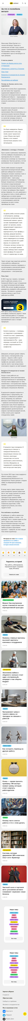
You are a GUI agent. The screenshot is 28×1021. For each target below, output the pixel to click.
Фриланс (14, 928)
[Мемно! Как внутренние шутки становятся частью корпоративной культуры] (14, 589)
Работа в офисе (13, 919)
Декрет (14, 915)
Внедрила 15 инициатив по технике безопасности (13, 76)
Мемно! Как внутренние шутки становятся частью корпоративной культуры (13, 605)
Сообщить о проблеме (10, 1001)
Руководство (14, 922)
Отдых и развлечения (8, 600)
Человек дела (11, 14)
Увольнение (14, 926)
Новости (5, 634)
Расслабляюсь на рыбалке (9, 80)
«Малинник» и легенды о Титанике (12, 69)
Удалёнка (14, 917)
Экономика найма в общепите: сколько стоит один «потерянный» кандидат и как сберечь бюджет (12, 677)
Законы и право (7, 745)
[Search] (25, 3)
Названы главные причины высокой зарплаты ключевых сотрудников (13, 640)
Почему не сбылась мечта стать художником (11, 64)
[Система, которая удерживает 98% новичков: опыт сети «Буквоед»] (14, 839)
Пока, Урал (4, 72)
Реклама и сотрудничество (11, 1004)
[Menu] (3, 3)
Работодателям (6, 669)
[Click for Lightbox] (14, 427)
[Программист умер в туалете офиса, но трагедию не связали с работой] (14, 698)
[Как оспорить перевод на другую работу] (14, 735)
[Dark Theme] (22, 3)
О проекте (6, 995)
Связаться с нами (14, 574)
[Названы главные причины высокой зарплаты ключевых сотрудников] (14, 624)
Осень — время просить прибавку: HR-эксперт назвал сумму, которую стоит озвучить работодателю (12, 785)
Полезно (5, 817)
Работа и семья (14, 933)
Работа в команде (14, 924)
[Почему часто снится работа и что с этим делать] (14, 807)
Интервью (19, 14)
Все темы (14, 938)
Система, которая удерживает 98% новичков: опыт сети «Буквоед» (13, 855)
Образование (14, 931)
